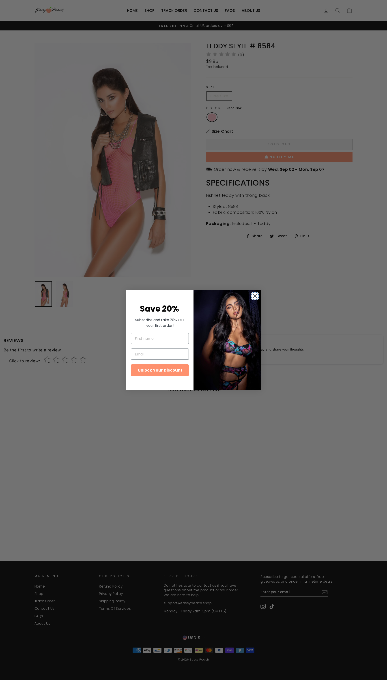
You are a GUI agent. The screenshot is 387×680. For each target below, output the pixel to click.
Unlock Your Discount (160, 370)
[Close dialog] (255, 296)
